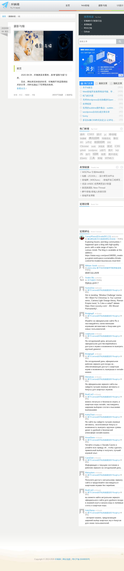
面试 (109, 146)
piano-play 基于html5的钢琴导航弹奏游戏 (104, 268)
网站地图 (66, 559)
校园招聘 (99, 142)
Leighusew (89, 334)
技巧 (88, 154)
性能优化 (106, 138)
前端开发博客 (88, 195)
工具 (92, 158)
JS (81, 154)
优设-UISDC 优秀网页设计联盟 (96, 184)
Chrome (84, 146)
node (93, 146)
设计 (99, 134)
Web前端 (85, 5)
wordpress (92, 150)
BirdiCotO (89, 394)
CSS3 (91, 134)
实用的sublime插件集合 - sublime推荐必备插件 (99, 108)
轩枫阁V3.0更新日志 (93, 21)
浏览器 (101, 146)
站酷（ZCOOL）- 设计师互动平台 (98, 176)
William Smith (91, 266)
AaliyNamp (90, 510)
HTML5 (109, 158)
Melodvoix (89, 377)
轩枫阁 (10, 4)
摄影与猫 (102, 5)
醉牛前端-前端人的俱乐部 (94, 191)
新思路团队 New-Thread (93, 187)
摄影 (28, 95)
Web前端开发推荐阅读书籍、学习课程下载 (99, 91)
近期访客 (84, 204)
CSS (117, 146)
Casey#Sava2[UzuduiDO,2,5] (98, 236)
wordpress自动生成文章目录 (96, 112)
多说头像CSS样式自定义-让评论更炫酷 (99, 120)
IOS (109, 142)
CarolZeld (89, 458)
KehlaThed (90, 415)
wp (117, 150)
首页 (68, 5)
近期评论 (84, 231)
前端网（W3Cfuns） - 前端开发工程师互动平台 (102, 180)
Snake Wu (89, 278)
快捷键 (83, 138)
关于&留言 (88, 87)
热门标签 (84, 128)
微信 (115, 138)
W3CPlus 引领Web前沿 (93, 172)
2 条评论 (68, 95)
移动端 (112, 134)
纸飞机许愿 (88, 95)
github (83, 150)
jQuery (83, 158)
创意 (103, 154)
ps (105, 134)
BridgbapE (89, 313)
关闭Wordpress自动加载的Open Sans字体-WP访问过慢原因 (99, 100)
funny (85, 116)
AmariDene (90, 437)
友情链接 (88, 24)
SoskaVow (89, 288)
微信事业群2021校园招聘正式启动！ (102, 239)
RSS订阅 (88, 28)
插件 (82, 134)
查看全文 (21, 88)
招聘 (95, 154)
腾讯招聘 (94, 138)
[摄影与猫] (43, 60)
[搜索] (120, 41)
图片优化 (113, 154)
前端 (100, 158)
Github (87, 32)
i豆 (21, 95)
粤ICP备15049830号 (81, 559)
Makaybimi (90, 472)
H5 (81, 142)
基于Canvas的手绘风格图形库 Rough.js (103, 290)
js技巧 (103, 150)
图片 (110, 150)
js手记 (88, 142)
